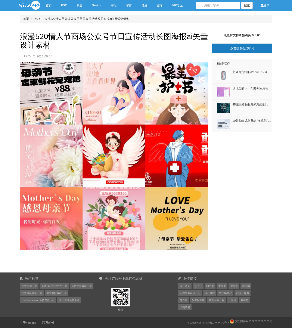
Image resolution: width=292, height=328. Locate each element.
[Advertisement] (239, 159)
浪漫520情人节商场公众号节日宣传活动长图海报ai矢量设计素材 (87, 18)
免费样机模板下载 (32, 293)
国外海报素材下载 (56, 293)
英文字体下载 (216, 300)
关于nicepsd (28, 322)
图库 (160, 5)
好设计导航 (242, 293)
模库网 (246, 286)
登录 (267, 5)
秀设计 (183, 300)
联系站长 (48, 322)
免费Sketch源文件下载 (54, 286)
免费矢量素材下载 (81, 286)
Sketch (96, 5)
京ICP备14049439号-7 (216, 322)
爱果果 (222, 286)
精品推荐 (223, 63)
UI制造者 (185, 307)
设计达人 (185, 286)
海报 (114, 5)
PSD (64, 5)
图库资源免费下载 (69, 300)
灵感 (144, 5)
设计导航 (210, 293)
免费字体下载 (29, 286)
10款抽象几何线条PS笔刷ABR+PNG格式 (259, 120)
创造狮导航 (198, 300)
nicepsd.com (194, 322)
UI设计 (232, 300)
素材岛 (244, 300)
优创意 (234, 286)
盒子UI (198, 286)
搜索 (247, 5)
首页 (49, 5)
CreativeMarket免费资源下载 (38, 300)
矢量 (80, 5)
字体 (129, 5)
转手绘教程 (225, 293)
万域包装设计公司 (190, 293)
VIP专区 (177, 5)
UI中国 (210, 286)
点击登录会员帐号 (242, 48)
